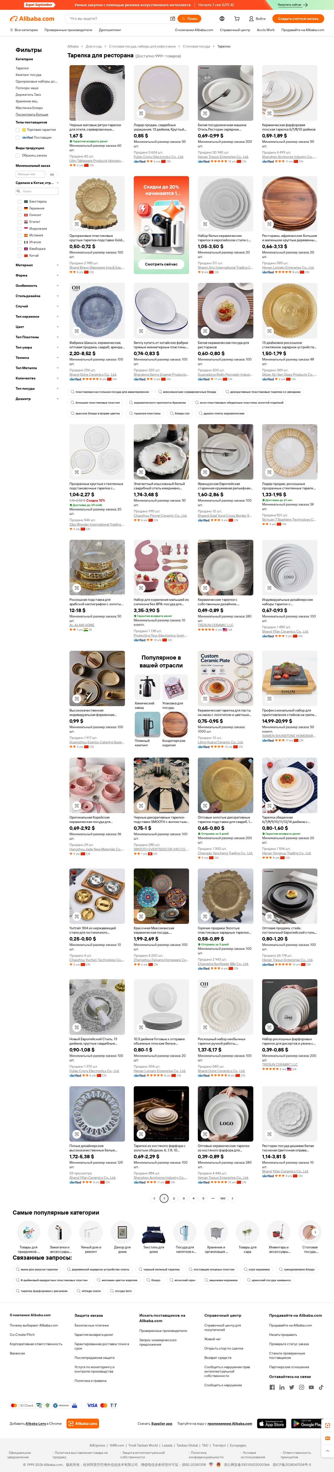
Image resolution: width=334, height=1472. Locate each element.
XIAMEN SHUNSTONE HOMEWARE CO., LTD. (290, 736)
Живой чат (212, 1339)
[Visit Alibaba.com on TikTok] (321, 1387)
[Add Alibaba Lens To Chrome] (83, 1423)
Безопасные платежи (92, 1325)
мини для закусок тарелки (39, 1269)
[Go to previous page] (154, 1198)
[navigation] (37, 623)
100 (222, 1198)
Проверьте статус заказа (289, 1344)
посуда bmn (123, 1291)
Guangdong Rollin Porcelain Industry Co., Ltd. (225, 374)
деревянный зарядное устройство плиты (100, 1269)
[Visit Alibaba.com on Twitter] (292, 1387)
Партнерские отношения (289, 1367)
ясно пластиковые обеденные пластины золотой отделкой (241, 402)
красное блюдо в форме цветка (98, 413)
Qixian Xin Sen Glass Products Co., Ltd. (290, 374)
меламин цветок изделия (119, 1280)
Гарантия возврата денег (94, 1335)
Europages (238, 1445)
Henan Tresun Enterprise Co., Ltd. (223, 157)
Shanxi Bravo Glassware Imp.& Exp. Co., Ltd (97, 267)
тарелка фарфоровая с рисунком (44, 1291)
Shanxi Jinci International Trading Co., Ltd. (225, 267)
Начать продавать (283, 1335)
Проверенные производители (163, 1331)
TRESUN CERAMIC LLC (216, 625)
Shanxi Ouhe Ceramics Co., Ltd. (93, 374)
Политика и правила (90, 1381)
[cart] (238, 19)
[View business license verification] (211, 1464)
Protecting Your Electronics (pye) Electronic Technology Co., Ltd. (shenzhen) (161, 635)
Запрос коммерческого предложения (158, 1342)
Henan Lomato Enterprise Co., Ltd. (288, 267)
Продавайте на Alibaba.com (290, 1325)
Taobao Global (187, 1445)
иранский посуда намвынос (271, 1280)
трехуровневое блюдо (299, 1269)
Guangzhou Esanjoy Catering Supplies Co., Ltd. (97, 742)
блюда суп (182, 413)
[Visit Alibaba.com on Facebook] (272, 1387)
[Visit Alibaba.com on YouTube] (311, 1387)
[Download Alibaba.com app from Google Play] (307, 1423)
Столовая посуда (196, 46)
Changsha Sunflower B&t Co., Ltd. (223, 964)
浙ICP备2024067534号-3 (292, 1465)
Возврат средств (217, 1358)
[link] (327, 1425)
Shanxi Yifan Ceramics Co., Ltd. (285, 631)
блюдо (155, 1280)
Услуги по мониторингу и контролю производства (94, 1369)
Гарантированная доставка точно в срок (102, 1346)
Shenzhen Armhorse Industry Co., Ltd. (290, 157)
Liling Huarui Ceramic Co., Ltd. (220, 742)
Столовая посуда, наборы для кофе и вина (142, 46)
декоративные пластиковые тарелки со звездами (265, 392)
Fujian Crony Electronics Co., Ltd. (159, 157)
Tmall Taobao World (143, 1445)
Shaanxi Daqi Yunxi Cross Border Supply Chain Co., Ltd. (225, 516)
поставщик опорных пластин (214, 1269)
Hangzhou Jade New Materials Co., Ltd (97, 849)
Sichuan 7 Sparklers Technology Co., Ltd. (290, 519)
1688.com (116, 1445)
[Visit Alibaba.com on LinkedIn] (282, 1387)
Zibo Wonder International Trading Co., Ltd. (97, 524)
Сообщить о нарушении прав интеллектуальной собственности (227, 1371)
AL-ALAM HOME (81, 625)
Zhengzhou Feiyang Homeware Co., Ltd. (161, 960)
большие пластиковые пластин (98, 402)
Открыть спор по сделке (223, 1348)
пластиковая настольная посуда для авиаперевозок (112, 392)
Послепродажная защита (94, 1358)
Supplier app (161, 1423)
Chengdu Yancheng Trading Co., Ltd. (225, 853)
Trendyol (219, 1445)
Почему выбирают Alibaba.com (34, 1325)
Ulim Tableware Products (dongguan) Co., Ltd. (97, 161)
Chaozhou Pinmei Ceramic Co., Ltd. (160, 516)
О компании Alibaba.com (30, 1315)
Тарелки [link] (223, 46)
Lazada (167, 1445)
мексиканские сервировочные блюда (189, 392)
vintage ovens (91, 1291)
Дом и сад (94, 46)
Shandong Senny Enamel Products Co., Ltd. (161, 374)
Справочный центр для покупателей (222, 1327)
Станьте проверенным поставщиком (287, 1355)
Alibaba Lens (35, 1423)
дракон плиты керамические (224, 413)
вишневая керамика (224, 1280)
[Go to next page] (232, 1198)
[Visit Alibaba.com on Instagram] (301, 1387)
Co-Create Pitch (22, 1335)
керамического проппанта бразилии (160, 402)
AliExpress (97, 1445)
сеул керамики (259, 1269)
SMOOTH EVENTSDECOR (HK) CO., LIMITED (161, 849)
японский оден (185, 1280)
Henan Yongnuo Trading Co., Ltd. (286, 853)
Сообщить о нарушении (223, 1385)
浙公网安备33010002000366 (247, 1465)
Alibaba (72, 46)
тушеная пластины (147, 413)
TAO (205, 1445)
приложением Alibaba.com (230, 1423)
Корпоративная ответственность (36, 1344)
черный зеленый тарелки (161, 1269)
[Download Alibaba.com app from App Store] (271, 1423)
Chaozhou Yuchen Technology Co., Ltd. (97, 960)
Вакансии (17, 1353)
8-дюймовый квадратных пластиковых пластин (54, 1280)
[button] (173, 19)
